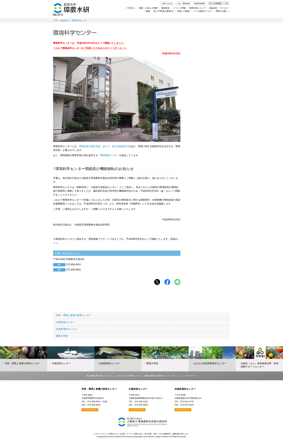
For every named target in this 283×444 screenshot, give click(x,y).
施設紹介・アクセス (218, 8)
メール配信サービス (202, 11)
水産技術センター (65, 322)
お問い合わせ (167, 4)
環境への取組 (183, 11)
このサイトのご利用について (128, 376)
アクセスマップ (90, 410)
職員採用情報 (199, 4)
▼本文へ (131, 8)
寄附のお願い (222, 11)
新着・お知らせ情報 (148, 8)
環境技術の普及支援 (89, 146)
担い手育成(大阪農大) (164, 11)
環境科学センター (79, 20)
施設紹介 (65, 20)
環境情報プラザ (108, 155)
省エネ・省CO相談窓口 (115, 146)
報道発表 (165, 8)
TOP (56, 20)
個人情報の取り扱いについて (99, 376)
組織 (148, 11)
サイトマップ (190, 376)
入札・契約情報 (183, 4)
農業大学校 (62, 336)
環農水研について (197, 8)
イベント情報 (179, 8)
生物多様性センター (66, 329)
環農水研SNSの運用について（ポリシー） (162, 376)
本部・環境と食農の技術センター (73, 315)
